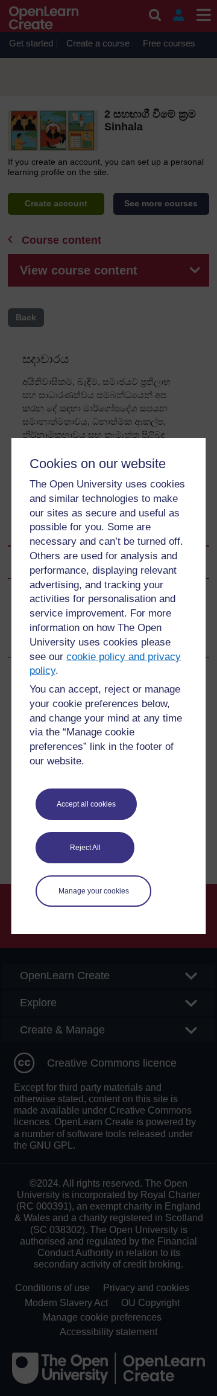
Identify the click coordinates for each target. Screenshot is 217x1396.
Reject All (85, 847)
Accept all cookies (86, 804)
